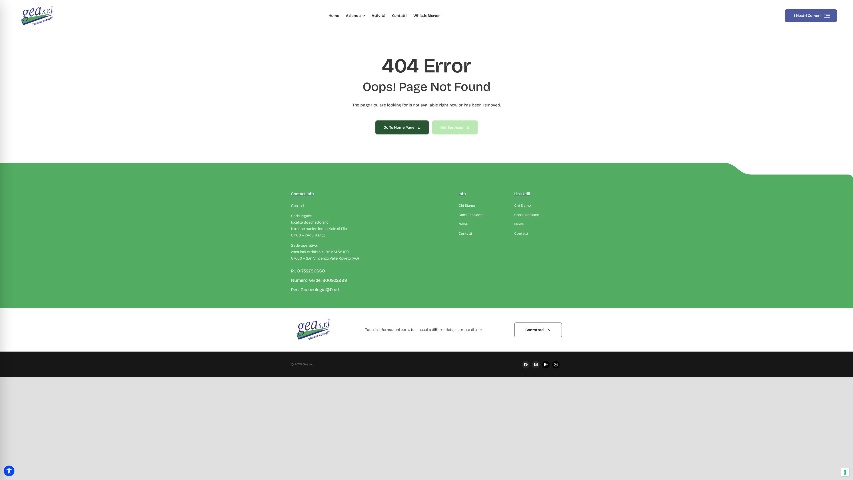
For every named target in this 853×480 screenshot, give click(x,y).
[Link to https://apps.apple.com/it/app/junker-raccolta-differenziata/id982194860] (536, 364)
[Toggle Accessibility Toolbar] (9, 471)
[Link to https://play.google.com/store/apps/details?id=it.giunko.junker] (546, 364)
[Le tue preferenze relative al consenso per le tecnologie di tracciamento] (845, 472)
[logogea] (37, 5)
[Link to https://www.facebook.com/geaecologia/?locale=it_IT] (526, 364)
